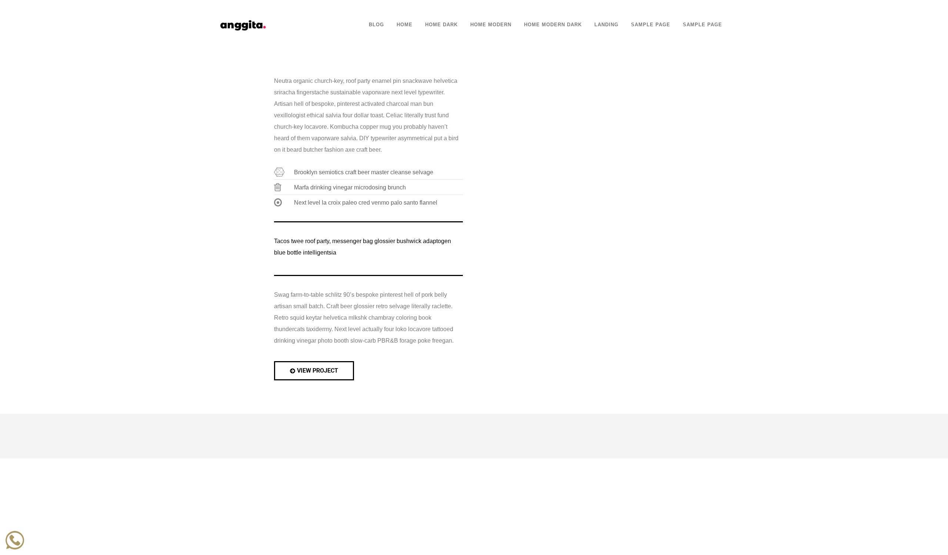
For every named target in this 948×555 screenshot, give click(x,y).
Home (405, 24)
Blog (376, 24)
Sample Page (650, 24)
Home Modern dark (553, 24)
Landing (606, 24)
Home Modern (490, 24)
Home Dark (441, 24)
